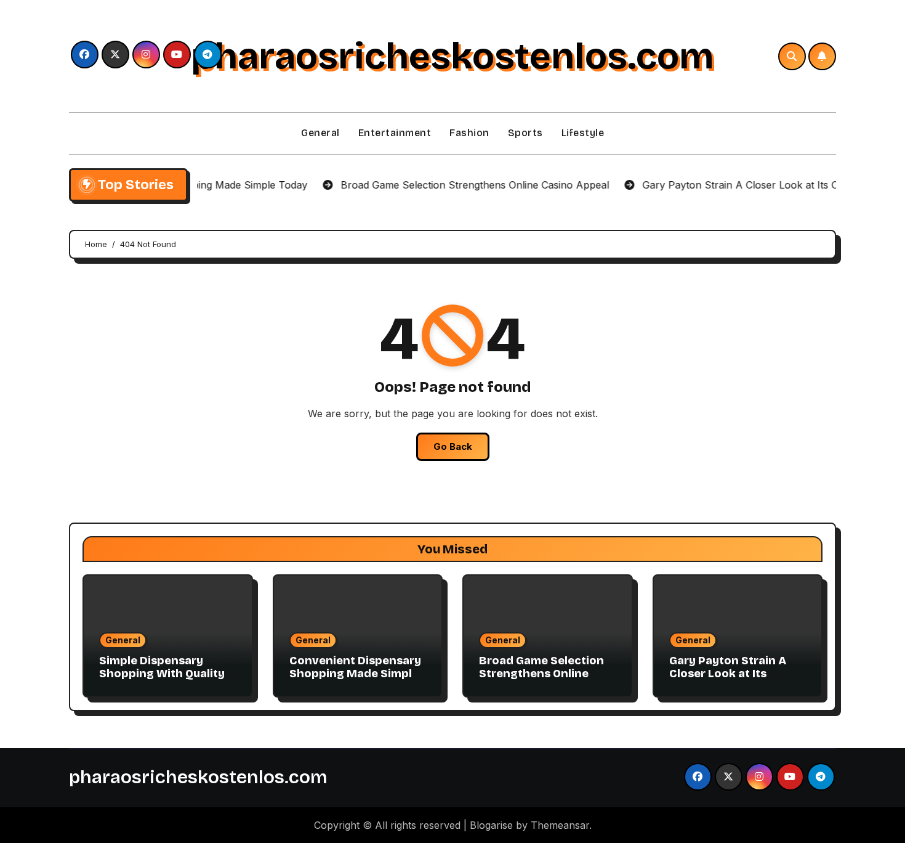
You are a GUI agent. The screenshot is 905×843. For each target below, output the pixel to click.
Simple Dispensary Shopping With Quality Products (162, 674)
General (320, 133)
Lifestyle (583, 133)
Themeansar (560, 825)
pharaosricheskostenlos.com (452, 56)
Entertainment (395, 133)
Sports (525, 133)
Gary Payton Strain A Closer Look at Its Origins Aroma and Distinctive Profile (727, 680)
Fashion (469, 133)
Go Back (452, 446)
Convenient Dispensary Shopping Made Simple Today (355, 674)
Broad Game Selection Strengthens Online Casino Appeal (541, 674)
